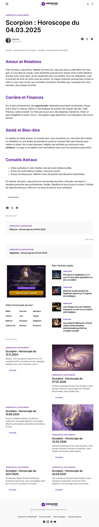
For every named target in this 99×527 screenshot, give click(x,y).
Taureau (22, 311)
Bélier (8, 311)
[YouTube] (55, 522)
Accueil (8, 50)
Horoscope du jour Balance (21, 226)
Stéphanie (15, 39)
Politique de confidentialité (27, 517)
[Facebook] (44, 522)
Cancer (9, 316)
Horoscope (67, 271)
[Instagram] (48, 522)
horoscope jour (13, 197)
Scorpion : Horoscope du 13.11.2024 (21, 353)
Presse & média (45, 517)
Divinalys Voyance (74, 517)
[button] (7, 4)
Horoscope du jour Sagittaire (22, 249)
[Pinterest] (51, 522)
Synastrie (67, 319)
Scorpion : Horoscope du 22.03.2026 (67, 440)
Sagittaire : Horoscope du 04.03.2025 (28, 253)
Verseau (22, 325)
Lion (21, 316)
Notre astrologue (59, 517)
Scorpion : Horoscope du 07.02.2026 (67, 380)
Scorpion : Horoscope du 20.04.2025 (67, 472)
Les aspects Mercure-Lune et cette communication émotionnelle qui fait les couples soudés (77, 327)
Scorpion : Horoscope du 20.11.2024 (21, 472)
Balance (9, 321)
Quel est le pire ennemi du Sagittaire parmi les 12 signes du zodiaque (77, 293)
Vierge (36, 316)
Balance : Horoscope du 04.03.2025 (28, 229)
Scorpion (23, 321)
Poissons (37, 325)
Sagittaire (37, 321)
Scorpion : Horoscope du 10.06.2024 (21, 413)
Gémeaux (37, 311)
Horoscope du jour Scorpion (17, 15)
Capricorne (10, 325)
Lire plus (12, 370)
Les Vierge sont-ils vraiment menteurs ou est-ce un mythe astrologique (77, 309)
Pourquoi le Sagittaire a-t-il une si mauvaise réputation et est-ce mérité (77, 277)
